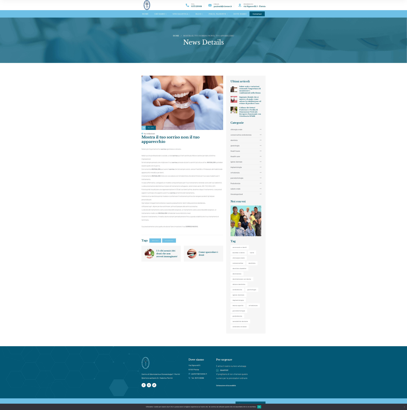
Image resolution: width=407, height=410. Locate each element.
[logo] (147, 5)
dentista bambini (239, 268)
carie (252, 252)
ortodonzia (169, 240)
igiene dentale (236, 162)
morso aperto (238, 305)
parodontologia (237, 178)
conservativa (238, 263)
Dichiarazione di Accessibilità (226, 385)
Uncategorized (237, 194)
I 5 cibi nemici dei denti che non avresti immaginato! (166, 254)
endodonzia (237, 289)
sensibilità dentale (240, 321)
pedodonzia (237, 316)
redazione (149, 134)
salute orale (235, 189)
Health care (235, 156)
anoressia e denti (240, 247)
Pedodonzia (235, 183)
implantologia (236, 167)
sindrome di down (240, 326)
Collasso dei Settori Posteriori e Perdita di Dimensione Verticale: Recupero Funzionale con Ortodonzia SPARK (250, 112)
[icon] (143, 385)
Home (176, 36)
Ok (259, 407)
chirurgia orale (236, 129)
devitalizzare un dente (242, 279)
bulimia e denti (239, 252)
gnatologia (235, 145)
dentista (155, 240)
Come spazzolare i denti (209, 253)
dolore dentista (239, 284)
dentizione (237, 274)
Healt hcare (235, 151)
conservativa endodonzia (241, 135)
